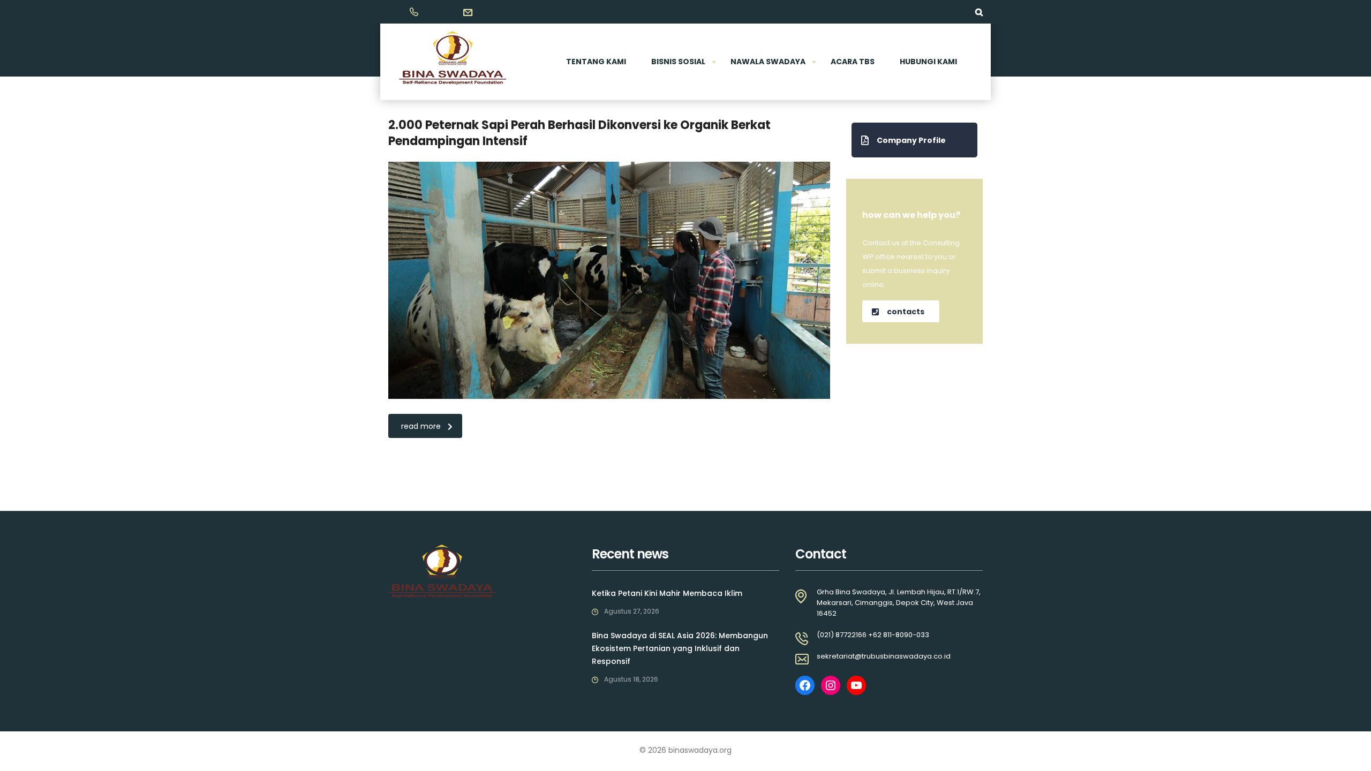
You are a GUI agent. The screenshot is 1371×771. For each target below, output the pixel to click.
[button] (914, 140)
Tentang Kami (596, 61)
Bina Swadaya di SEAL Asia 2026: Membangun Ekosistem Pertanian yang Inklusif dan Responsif (680, 648)
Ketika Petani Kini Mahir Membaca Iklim (667, 593)
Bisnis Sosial (678, 61)
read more (421, 426)
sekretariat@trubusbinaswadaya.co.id (884, 656)
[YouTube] (856, 685)
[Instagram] (830, 685)
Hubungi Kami (928, 61)
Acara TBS (853, 61)
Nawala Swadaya (767, 61)
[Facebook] (805, 685)
